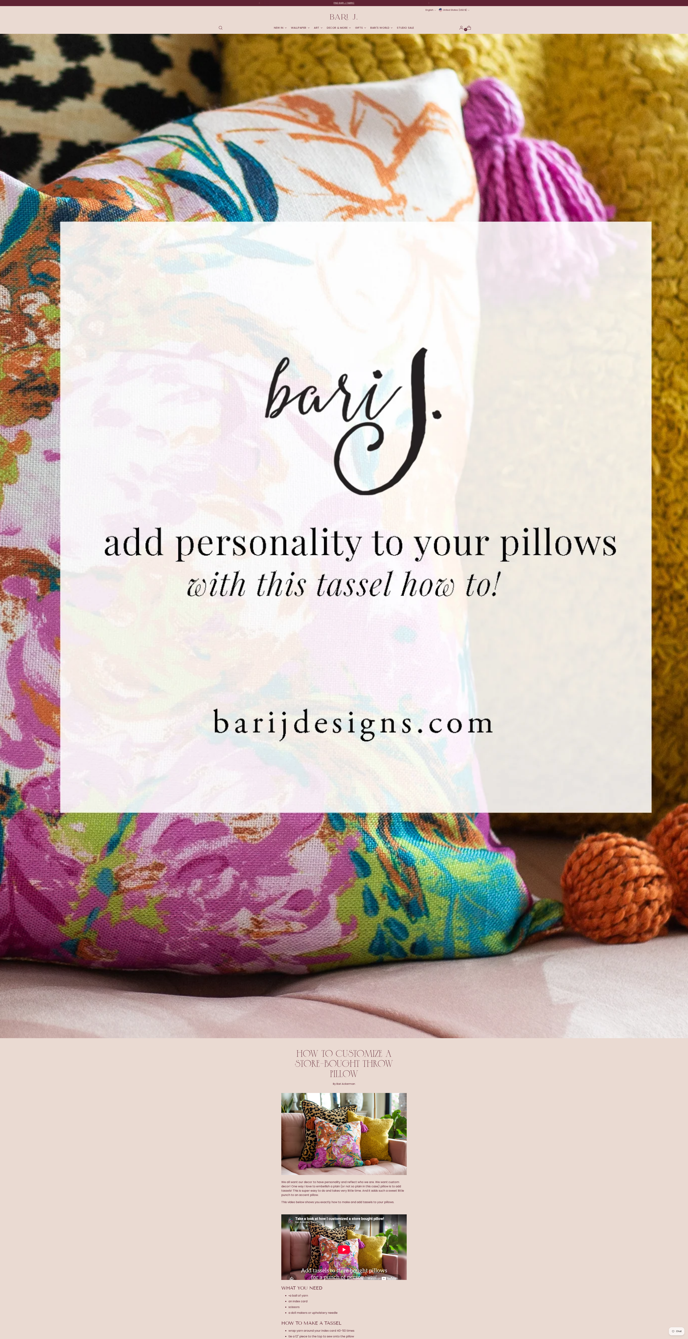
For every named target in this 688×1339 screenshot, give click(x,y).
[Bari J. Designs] (344, 17)
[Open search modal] (220, 27)
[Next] (429, 3)
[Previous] (259, 3)
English (429, 9)
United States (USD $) (455, 9)
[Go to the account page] (460, 27)
